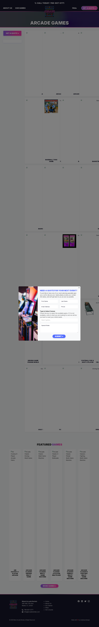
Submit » (59, 336)
